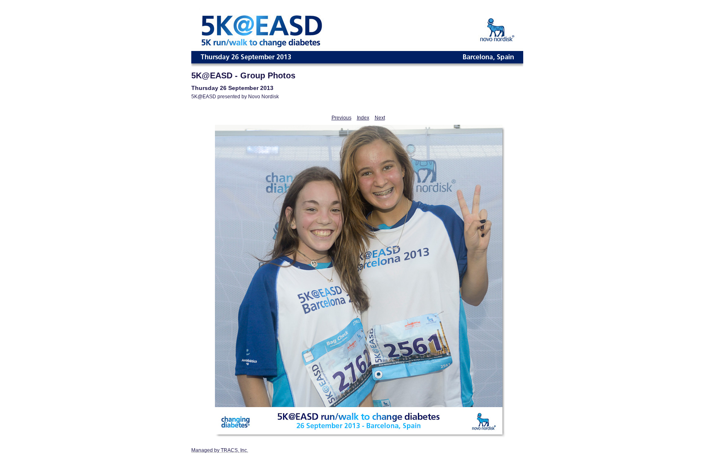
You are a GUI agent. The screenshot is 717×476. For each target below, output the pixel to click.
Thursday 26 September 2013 (232, 88)
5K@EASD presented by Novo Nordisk (235, 97)
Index (363, 118)
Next (380, 118)
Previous (341, 118)
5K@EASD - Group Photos (243, 75)
